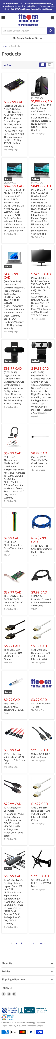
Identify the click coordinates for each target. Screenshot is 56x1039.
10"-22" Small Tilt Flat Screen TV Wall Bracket (41, 883)
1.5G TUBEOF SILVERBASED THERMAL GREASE (14, 706)
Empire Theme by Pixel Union (13, 1025)
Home (4, 46)
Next (40, 943)
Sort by (7, 65)
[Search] (51, 30)
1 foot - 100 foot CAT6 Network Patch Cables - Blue (41, 548)
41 (33, 943)
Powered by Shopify (35, 1025)
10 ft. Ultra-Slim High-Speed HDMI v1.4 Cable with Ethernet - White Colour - (40, 814)
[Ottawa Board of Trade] (7, 1019)
